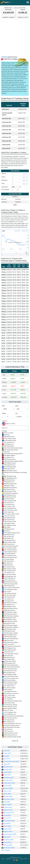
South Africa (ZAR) (8, 799)
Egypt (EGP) (7, 823)
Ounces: (4, 173)
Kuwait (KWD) (7, 772)
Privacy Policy (15, 858)
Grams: (3, 177)
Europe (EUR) (7, 829)
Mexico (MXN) (7, 804)
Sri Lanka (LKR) (7, 780)
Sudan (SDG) (7, 753)
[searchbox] (15, 428)
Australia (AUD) (7, 769)
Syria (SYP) (6, 758)
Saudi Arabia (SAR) (8, 847)
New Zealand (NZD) (9, 820)
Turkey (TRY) (7, 775)
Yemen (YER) (7, 791)
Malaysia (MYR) (7, 810)
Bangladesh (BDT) (8, 777)
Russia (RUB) (7, 842)
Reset (15, 204)
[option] (15, 433)
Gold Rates (8, 858)
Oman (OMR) (7, 826)
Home (3, 858)
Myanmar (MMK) (8, 788)
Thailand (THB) (7, 766)
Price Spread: (5, 189)
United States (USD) (9, 783)
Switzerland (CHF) (8, 812)
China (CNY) (7, 818)
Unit (16, 413)
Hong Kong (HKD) (8, 839)
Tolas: (3, 183)
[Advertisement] (15, 38)
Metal (3, 405)
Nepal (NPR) (7, 815)
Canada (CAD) (7, 807)
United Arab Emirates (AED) (11, 761)
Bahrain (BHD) (7, 785)
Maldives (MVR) (7, 796)
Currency (4, 421)
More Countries (6, 850)
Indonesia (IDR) (7, 845)
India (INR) (6, 750)
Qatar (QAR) (6, 837)
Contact (22, 858)
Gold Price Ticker (17, 857)
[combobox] (15, 580)
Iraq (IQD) (6, 756)
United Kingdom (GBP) (9, 834)
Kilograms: (4, 180)
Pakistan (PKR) (7, 831)
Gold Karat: (5, 187)
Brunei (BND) (7, 793)
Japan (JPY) (6, 764)
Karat (16, 405)
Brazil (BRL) (6, 802)
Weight (4, 413)
